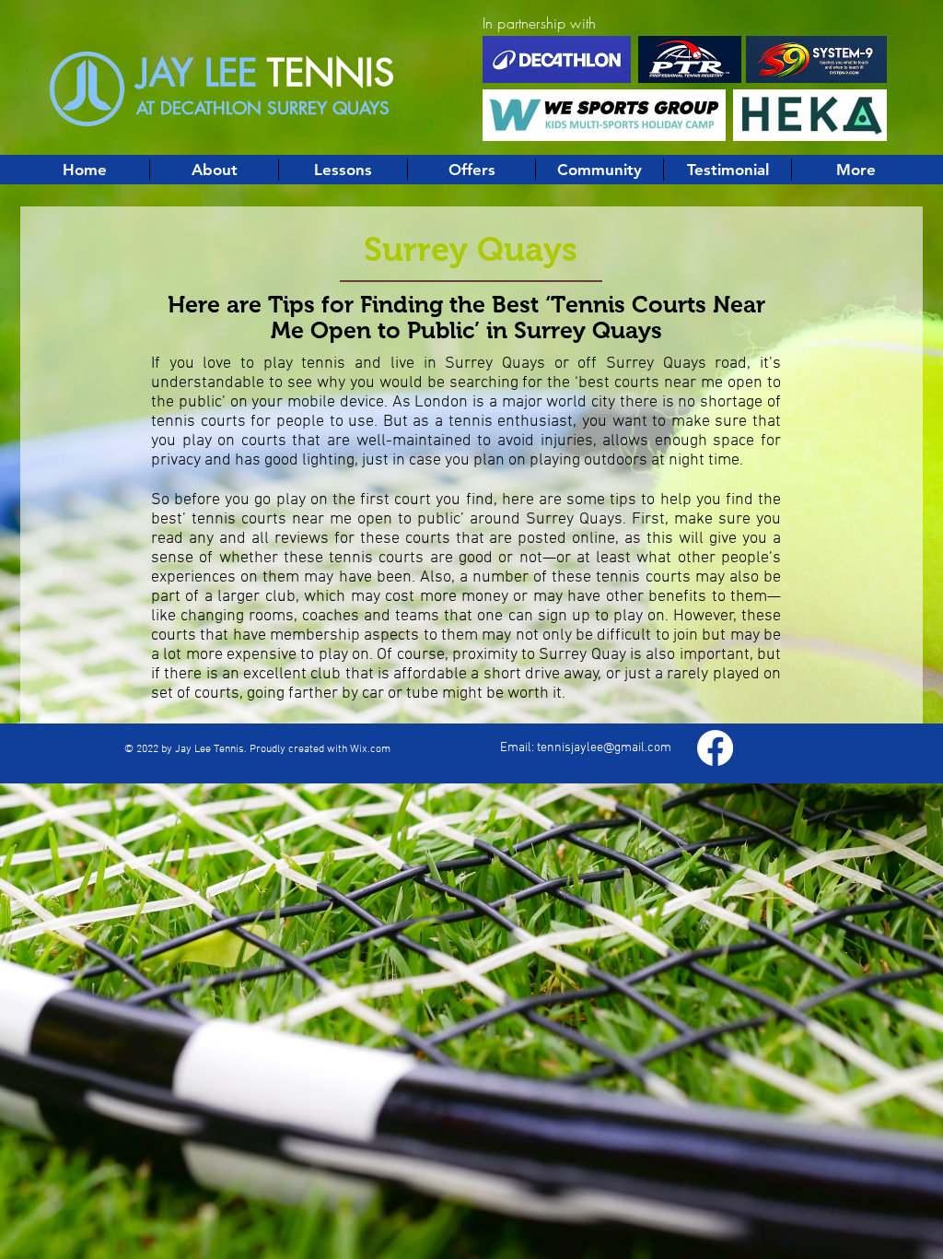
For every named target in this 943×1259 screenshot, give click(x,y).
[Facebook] (715, 748)
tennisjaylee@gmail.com (604, 748)
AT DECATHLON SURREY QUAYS (263, 108)
